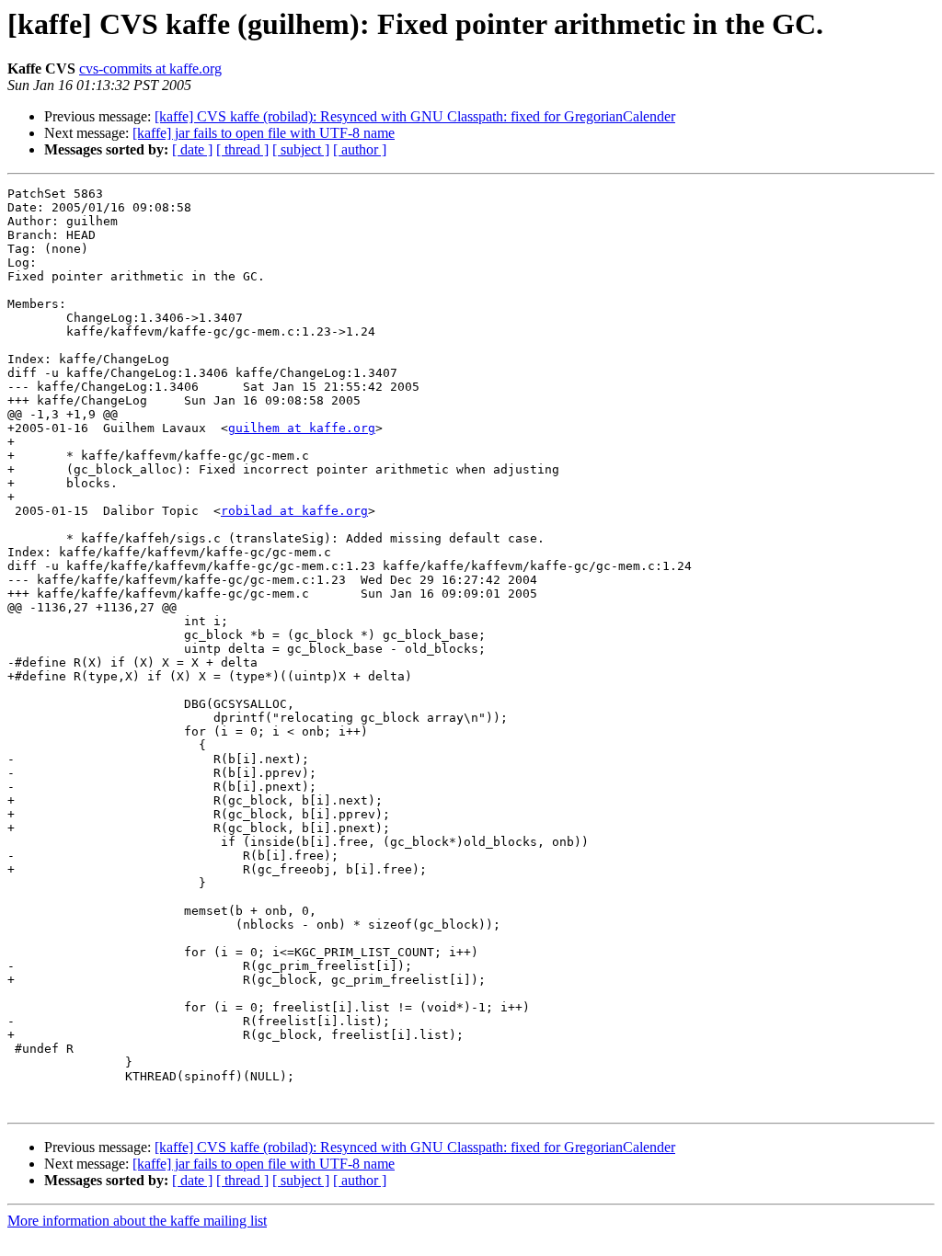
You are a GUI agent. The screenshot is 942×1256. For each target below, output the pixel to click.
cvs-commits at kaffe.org (150, 68)
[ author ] (359, 149)
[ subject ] (300, 149)
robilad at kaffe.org (294, 511)
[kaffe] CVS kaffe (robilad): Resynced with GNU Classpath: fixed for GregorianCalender (415, 116)
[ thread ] (242, 149)
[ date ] (192, 149)
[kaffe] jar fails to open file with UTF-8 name (263, 133)
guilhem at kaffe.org (301, 428)
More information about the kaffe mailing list (137, 1220)
